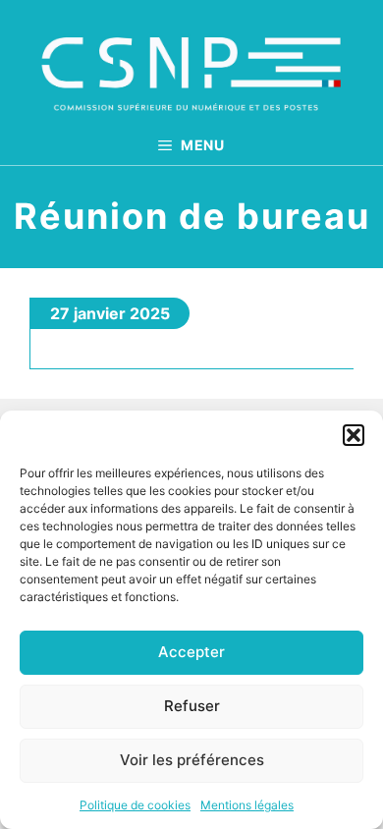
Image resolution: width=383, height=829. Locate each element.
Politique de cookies (135, 805)
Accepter (191, 651)
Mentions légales (247, 805)
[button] (353, 435)
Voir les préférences (192, 759)
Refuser (192, 705)
